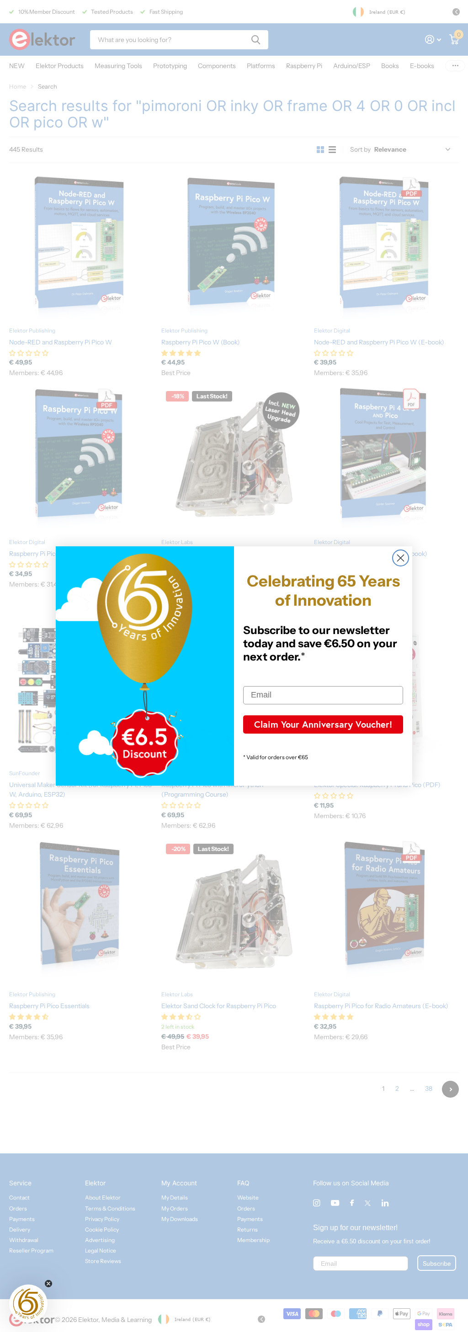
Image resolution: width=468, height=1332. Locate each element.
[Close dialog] (401, 558)
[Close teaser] (48, 1283)
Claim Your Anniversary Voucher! (323, 724)
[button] (28, 1303)
